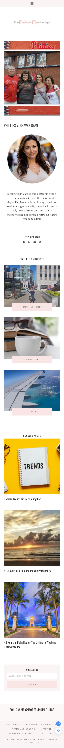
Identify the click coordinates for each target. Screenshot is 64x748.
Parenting (32, 724)
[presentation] (32, 78)
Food (41, 733)
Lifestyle (8, 119)
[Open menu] (32, 3)
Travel (51, 733)
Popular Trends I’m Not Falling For (22, 499)
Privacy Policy (14, 724)
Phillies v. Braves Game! (21, 125)
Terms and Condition (24, 729)
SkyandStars (32, 743)
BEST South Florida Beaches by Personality (27, 571)
